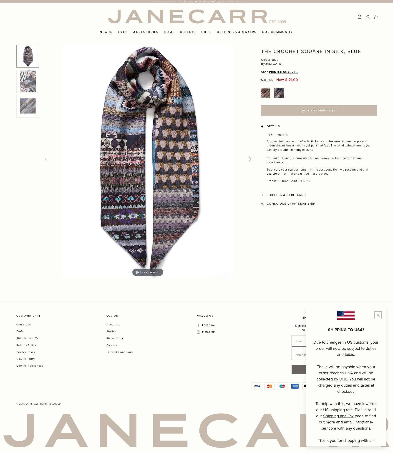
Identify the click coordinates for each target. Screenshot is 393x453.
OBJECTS (188, 32)
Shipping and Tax (28, 338)
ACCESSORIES (146, 32)
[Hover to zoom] (148, 161)
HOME (169, 32)
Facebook (208, 325)
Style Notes (277, 135)
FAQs (20, 331)
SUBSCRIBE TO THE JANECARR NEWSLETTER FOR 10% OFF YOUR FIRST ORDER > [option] (196, 1)
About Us (112, 324)
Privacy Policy (25, 352)
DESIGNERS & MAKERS (237, 32)
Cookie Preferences (29, 365)
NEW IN (106, 32)
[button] (265, 93)
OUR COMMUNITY (277, 32)
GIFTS (206, 32)
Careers (111, 345)
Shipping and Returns (286, 195)
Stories (111, 331)
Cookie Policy (25, 359)
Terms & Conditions (119, 352)
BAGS (123, 32)
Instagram (209, 332)
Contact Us (23, 324)
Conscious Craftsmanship (291, 203)
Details (273, 126)
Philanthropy (115, 338)
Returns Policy (26, 345)
